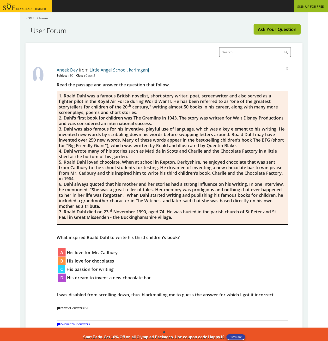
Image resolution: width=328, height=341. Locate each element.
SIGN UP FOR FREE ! (311, 6)
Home (29, 18)
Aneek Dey (68, 70)
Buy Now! (236, 337)
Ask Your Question (277, 29)
